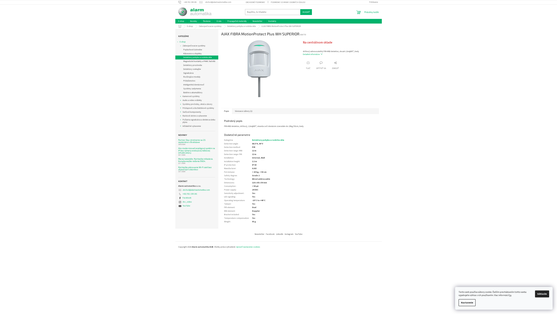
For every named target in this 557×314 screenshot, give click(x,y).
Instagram (289, 234)
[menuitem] (181, 21)
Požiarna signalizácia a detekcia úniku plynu (199, 121)
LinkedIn (279, 234)
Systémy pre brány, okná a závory (197, 104)
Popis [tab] (226, 111)
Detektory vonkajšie (192, 69)
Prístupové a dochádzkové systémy (198, 108)
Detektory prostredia (192, 65)
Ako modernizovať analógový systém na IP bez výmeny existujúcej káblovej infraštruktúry (196, 150)
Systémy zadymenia (192, 88)
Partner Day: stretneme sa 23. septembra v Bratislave (192, 141)
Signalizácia (188, 73)
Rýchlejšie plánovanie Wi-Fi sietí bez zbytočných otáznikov (195, 168)
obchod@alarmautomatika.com (196, 190)
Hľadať (306, 12)
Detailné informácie (311, 54)
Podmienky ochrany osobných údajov (288, 2)
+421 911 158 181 (190, 193)
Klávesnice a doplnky (192, 53)
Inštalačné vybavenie (192, 126)
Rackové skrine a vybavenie (195, 115)
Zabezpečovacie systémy (194, 45)
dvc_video (187, 201)
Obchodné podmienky (255, 2)
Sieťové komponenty (192, 112)
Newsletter (259, 234)
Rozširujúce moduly (191, 76)
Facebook (187, 197)
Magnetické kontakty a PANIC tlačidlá (199, 61)
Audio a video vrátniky (192, 100)
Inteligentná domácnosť (193, 84)
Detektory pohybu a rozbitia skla (197, 57)
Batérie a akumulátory (192, 92)
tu (510, 295)
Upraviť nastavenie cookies (248, 247)
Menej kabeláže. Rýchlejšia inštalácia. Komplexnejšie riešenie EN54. (195, 160)
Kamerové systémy (191, 96)
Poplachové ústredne (192, 49)
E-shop (183, 41)
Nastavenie (467, 302)
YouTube (186, 205)
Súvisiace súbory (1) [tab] (243, 111)
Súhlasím (542, 294)
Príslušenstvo (189, 80)
